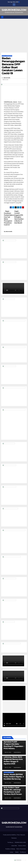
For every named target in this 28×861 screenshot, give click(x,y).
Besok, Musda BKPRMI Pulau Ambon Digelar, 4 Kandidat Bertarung (14, 776)
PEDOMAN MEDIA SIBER (20, 842)
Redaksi (17, 852)
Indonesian (18, 860)
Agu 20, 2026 (8, 798)
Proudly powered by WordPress (9, 834)
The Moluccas (10, 842)
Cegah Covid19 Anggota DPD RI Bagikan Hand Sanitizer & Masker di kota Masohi (19, 217)
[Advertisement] (14, 33)
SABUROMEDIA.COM (14, 9)
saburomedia (6, 77)
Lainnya (11, 852)
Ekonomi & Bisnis (22, 845)
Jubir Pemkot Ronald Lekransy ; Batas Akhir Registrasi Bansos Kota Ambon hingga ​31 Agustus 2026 (13, 759)
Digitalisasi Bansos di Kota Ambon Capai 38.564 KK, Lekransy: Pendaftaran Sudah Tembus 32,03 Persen (13, 789)
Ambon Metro (14, 845)
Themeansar (13, 838)
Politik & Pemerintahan (7, 55)
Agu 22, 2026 (8, 752)
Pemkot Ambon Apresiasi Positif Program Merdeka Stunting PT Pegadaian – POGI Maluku (14, 744)
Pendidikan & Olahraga (10, 848)
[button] (25, 17)
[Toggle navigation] (14, 17)
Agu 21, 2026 (8, 767)
